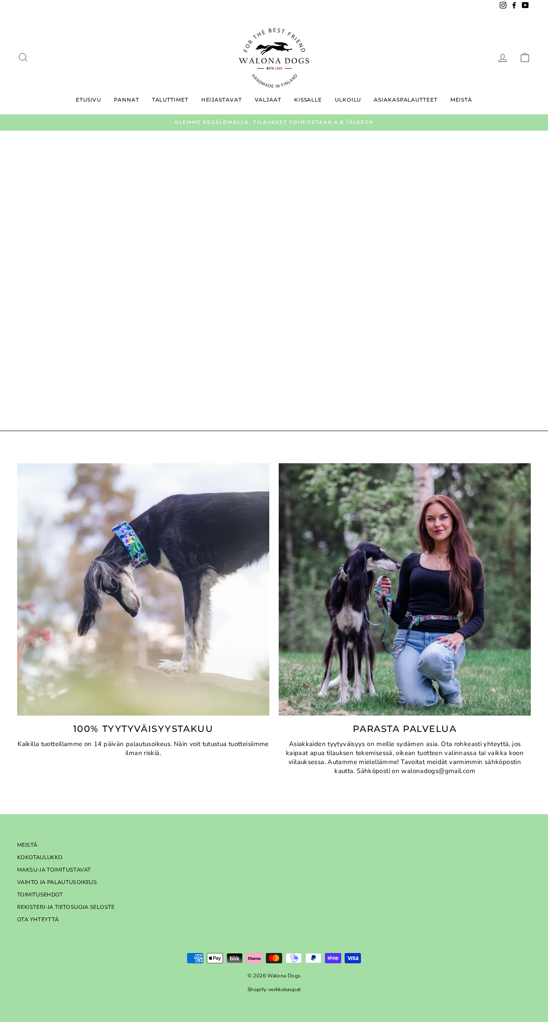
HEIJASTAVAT (221, 99)
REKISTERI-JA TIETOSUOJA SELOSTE (66, 907)
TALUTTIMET (170, 99)
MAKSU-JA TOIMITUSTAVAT (54, 870)
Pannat (126, 99)
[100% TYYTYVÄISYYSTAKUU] (143, 589)
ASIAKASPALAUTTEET (405, 99)
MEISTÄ (27, 845)
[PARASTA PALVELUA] (405, 589)
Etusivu (88, 99)
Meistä (461, 99)
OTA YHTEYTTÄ (38, 919)
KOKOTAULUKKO (40, 857)
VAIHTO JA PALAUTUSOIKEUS (57, 882)
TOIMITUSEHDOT (40, 895)
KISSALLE (308, 99)
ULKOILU (348, 99)
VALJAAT (268, 99)
